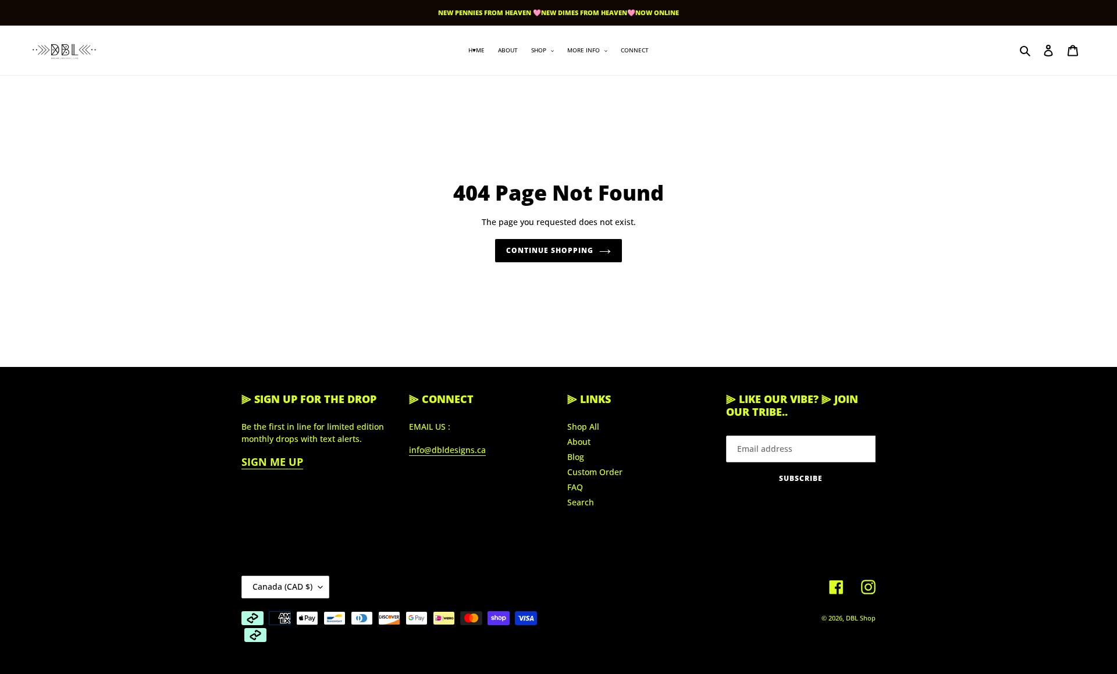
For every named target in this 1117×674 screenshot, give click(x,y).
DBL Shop (861, 618)
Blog (575, 456)
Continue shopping (549, 250)
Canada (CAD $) (282, 586)
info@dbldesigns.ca (447, 449)
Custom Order (594, 471)
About (578, 441)
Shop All (583, 426)
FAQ (575, 487)
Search (580, 502)
